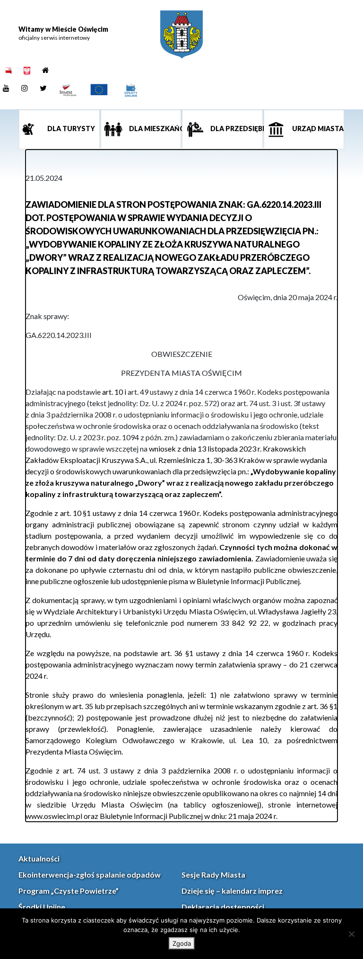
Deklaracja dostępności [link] (223, 906)
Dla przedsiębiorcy (236, 128)
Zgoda (182, 943)
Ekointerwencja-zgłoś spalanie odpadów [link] (89, 874)
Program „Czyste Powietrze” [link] (68, 890)
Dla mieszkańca (155, 128)
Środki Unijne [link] (41, 906)
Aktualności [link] (39, 858)
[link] (181, 34)
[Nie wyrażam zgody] (351, 934)
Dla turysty (70, 128)
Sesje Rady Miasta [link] (213, 874)
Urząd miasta (317, 128)
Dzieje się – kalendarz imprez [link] (232, 890)
